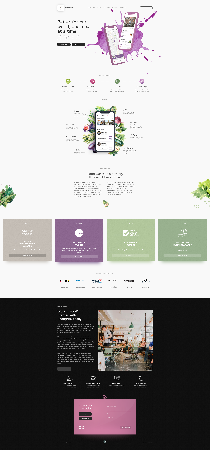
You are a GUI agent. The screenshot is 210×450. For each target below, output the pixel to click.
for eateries (115, 7)
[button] (146, 7)
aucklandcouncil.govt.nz (97, 287)
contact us (123, 7)
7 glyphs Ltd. (150, 442)
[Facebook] (80, 427)
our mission (106, 7)
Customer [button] (110, 418)
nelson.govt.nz (145, 287)
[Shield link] (105, 442)
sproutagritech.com (80, 287)
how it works (91, 7)
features (99, 7)
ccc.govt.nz (129, 287)
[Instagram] (83, 427)
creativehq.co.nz (64, 287)
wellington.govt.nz (113, 287)
